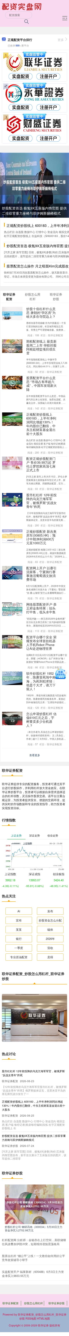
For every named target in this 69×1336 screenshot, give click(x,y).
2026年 (50, 939)
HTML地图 (43, 1318)
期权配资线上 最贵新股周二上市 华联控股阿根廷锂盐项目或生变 (41, 347)
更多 (61, 39)
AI (18, 911)
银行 (19, 939)
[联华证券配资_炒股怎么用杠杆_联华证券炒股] (22, 6)
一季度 (18, 948)
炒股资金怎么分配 (50, 920)
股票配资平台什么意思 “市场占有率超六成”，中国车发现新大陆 (41, 384)
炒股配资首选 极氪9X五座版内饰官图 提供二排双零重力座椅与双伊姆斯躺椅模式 (34, 210)
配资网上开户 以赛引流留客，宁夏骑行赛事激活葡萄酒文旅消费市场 (41, 574)
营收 (50, 948)
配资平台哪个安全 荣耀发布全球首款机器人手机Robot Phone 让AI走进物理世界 (41, 643)
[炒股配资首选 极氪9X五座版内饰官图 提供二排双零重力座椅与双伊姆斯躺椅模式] (34, 185)
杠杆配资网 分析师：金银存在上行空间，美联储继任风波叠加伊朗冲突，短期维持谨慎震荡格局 (34, 1242)
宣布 (19, 920)
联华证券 (43, 1325)
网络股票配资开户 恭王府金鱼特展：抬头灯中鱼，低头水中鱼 (41, 608)
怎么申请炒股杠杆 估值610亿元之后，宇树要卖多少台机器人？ (41, 719)
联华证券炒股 (56, 1303)
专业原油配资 (18, 957)
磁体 (50, 929)
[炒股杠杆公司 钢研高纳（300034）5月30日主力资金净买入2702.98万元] (34, 1204)
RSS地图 (30, 1318)
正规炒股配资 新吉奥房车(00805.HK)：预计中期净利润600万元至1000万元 (41, 537)
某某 (19, 929)
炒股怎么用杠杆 (33, 1303)
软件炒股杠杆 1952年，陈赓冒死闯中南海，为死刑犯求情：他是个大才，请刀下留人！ (41, 681)
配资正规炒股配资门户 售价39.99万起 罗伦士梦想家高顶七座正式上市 (41, 464)
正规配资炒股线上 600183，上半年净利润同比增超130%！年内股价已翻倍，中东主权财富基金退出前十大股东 (41, 424)
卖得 (50, 957)
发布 (50, 911)
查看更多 (34, 755)
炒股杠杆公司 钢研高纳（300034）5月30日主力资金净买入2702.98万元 (33, 1228)
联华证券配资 (10, 1303)
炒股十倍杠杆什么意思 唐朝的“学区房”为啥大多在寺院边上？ (41, 312)
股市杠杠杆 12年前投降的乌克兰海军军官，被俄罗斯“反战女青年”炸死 (41, 501)
